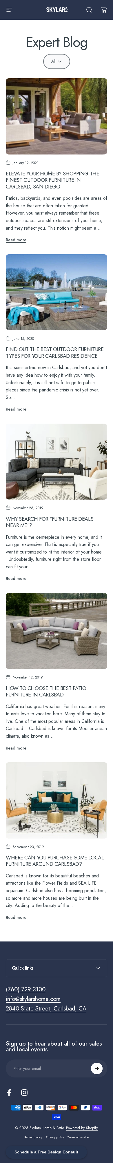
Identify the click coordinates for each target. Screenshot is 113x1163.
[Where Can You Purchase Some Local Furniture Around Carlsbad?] (56, 800)
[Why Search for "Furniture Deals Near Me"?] (56, 462)
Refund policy (33, 1137)
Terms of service (78, 1137)
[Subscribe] (97, 1068)
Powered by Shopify (82, 1128)
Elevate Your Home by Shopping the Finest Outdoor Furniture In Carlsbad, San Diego (52, 180)
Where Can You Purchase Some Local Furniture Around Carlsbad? (55, 861)
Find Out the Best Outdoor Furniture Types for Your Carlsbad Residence (54, 353)
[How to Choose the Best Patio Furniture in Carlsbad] (56, 631)
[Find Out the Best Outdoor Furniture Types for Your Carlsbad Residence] (56, 292)
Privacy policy (55, 1137)
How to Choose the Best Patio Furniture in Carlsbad (46, 692)
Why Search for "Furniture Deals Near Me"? (49, 522)
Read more (16, 240)
